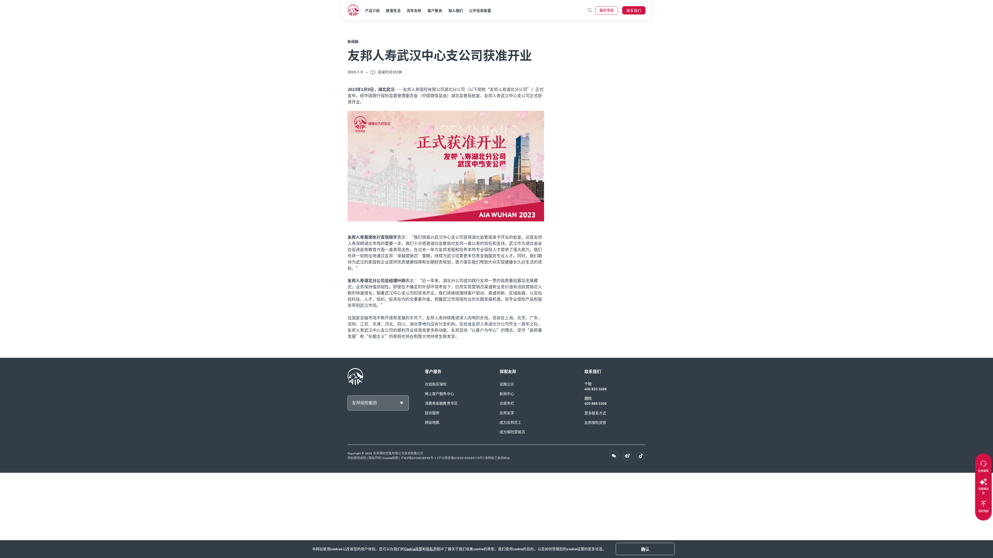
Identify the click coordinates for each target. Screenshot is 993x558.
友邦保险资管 (595, 423)
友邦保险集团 (364, 402)
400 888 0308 (595, 403)
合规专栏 (507, 403)
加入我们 (455, 11)
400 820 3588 (595, 389)
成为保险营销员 (512, 432)
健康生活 (393, 11)
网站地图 (432, 422)
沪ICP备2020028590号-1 (418, 458)
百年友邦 (414, 11)
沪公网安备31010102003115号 (460, 458)
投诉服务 (432, 413)
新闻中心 (507, 394)
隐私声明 (433, 549)
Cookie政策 (413, 549)
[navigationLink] (353, 10)
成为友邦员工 (511, 422)
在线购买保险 (436, 384)
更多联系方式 (595, 413)
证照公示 (507, 384)
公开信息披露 (480, 11)
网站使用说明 (357, 458)
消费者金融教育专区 (441, 403)
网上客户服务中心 (439, 394)
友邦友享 (507, 413)
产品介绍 (372, 11)
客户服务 (434, 11)
